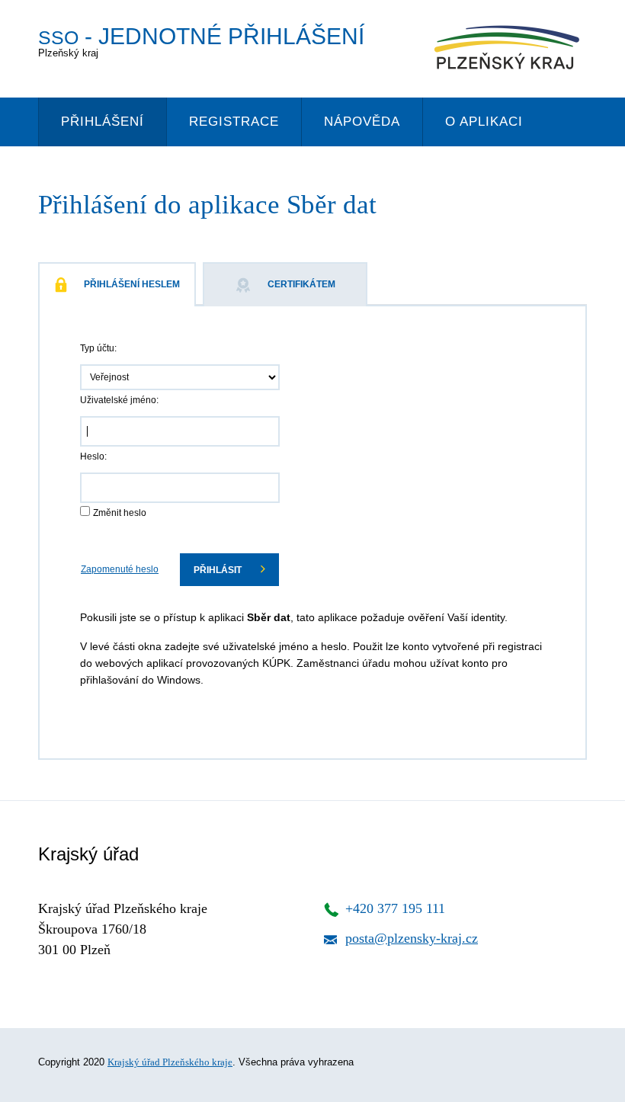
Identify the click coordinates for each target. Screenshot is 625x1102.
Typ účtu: (98, 348)
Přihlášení (102, 121)
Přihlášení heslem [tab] (132, 284)
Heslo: (93, 456)
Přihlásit (219, 570)
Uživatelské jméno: (119, 400)
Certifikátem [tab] (301, 284)
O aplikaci (484, 121)
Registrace (234, 121)
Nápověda (362, 121)
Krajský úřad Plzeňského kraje (169, 1062)
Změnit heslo (119, 513)
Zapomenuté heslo (120, 569)
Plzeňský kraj (201, 41)
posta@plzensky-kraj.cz (411, 938)
